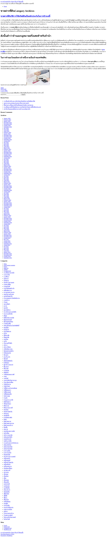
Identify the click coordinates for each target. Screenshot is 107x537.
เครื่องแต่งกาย (8, 466)
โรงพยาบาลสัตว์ (8, 515)
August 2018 (7, 224)
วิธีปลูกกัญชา (7, 403)
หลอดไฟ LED (7, 439)
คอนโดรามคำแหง (9, 294)
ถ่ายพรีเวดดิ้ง (7, 323)
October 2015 (7, 242)
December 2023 (8, 135)
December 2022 (8, 152)
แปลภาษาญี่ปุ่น (8, 509)
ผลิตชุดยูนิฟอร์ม (8, 360)
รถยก (5, 376)
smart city (6, 268)
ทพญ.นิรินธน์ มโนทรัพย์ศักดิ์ (11, 325)
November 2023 (8, 136)
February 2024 (7, 132)
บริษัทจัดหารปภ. (8, 349)
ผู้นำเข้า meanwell (8, 364)
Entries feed (7, 526)
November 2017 (8, 236)
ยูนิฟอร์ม (6, 372)
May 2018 (6, 228)
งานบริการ (7, 300)
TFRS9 (5, 269)
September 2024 (8, 127)
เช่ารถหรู (6, 472)
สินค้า (5, 419)
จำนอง (5, 302)
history (5, 266)
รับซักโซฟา (7, 386)
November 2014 (8, 255)
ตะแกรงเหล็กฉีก (8, 313)
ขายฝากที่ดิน (4, 91)
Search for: (3, 94)
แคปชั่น (6, 503)
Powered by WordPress (6, 535)
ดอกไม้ (6, 308)
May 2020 (6, 196)
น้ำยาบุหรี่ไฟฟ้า (8, 343)
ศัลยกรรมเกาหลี (8, 407)
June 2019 (6, 210)
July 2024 (6, 128)
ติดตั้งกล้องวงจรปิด (9, 317)
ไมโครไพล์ (7, 519)
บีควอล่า (6, 354)
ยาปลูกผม (6, 370)
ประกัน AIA (7, 356)
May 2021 (6, 179)
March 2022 (7, 165)
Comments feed (8, 528)
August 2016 (7, 241)
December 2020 (8, 186)
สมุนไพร (6, 409)
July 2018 (6, 225)
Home (5, 6)
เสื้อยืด (5, 495)
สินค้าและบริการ (8, 425)
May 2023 (6, 145)
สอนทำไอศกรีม (8, 411)
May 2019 (6, 211)
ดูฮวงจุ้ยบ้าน (7, 310)
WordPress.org (7, 529)
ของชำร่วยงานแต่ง (9, 282)
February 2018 (7, 232)
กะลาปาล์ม (7, 274)
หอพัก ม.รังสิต (7, 441)
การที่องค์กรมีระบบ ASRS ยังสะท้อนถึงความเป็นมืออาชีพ (19, 101)
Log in (5, 525)
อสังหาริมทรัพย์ (8, 446)
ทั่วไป (5, 333)
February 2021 (7, 183)
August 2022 (7, 158)
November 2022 (8, 153)
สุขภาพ (6, 429)
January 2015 (7, 252)
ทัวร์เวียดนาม (7, 331)
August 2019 (7, 207)
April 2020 (6, 197)
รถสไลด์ (6, 378)
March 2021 (7, 181)
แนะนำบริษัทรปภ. (9, 507)
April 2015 (6, 250)
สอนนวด (6, 413)
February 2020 (7, 200)
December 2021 (8, 169)
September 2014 (8, 257)
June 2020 (6, 194)
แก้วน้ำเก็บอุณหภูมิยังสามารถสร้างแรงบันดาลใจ (17, 109)
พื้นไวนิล (6, 368)
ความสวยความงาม (9, 292)
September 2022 (8, 156)
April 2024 (6, 131)
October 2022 (7, 155)
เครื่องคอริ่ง (7, 458)
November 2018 (8, 219)
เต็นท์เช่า (6, 476)
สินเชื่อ (5, 427)
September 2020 (8, 190)
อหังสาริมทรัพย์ (8, 448)
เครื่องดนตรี (7, 460)
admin (2, 87)
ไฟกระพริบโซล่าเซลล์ (10, 517)
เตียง (5, 478)
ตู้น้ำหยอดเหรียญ (8, 321)
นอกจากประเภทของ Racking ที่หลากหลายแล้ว (16, 103)
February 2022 (7, 166)
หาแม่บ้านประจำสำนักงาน (11, 443)
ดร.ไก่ (5, 306)
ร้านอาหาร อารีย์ (8, 399)
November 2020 (8, 187)
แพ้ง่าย (5, 511)
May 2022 (6, 162)
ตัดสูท (5, 315)
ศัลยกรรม (6, 405)
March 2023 (7, 148)
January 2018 (7, 234)
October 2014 (7, 256)
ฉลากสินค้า (7, 304)
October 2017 (7, 238)
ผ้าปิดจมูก (6, 362)
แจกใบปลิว (7, 505)
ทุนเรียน (6, 339)
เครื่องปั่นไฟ (7, 464)
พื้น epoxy (6, 366)
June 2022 (6, 160)
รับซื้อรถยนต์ (7, 392)
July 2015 (6, 246)
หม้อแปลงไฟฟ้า (8, 437)
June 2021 (6, 177)
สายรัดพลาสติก (8, 417)
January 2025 (7, 121)
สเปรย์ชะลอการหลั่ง (9, 431)
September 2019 (8, 205)
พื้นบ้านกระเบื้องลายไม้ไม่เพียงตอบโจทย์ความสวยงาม (18, 105)
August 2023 (7, 141)
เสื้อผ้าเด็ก (6, 493)
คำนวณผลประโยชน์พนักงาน (12, 298)
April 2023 (6, 146)
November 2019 (8, 204)
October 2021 (7, 172)
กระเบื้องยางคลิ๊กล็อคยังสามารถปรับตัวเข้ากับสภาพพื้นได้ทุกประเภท (22, 107)
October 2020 (7, 188)
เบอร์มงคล (7, 486)
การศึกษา (6, 276)
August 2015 (7, 245)
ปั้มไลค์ (6, 358)
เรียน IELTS (7, 489)
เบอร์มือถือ (7, 487)
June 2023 (6, 143)
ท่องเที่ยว (6, 327)
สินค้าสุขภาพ (7, 421)
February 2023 (7, 149)
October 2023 (7, 138)
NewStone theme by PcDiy (7, 534)
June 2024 (6, 129)
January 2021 (7, 184)
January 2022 (7, 167)
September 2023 (8, 139)
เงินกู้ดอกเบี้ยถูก (8, 468)
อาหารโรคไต (7, 452)
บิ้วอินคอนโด (7, 353)
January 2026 (7, 118)
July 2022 (6, 159)
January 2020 (7, 201)
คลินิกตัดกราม (8, 290)
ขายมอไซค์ (7, 286)
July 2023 (6, 142)
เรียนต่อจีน (7, 491)
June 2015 (6, 248)
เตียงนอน (6, 480)
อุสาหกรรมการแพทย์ (9, 456)
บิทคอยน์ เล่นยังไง (9, 351)
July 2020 (6, 193)
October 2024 (7, 125)
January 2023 (7, 150)
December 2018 (8, 218)
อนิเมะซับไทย (7, 444)
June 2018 (6, 227)
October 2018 (7, 221)
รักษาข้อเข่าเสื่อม (8, 382)
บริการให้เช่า (7, 347)
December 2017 (8, 235)
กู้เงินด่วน (6, 280)
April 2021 (6, 180)
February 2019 (7, 215)
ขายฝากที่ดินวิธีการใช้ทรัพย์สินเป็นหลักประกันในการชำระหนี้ (25, 16)
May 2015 (6, 249)
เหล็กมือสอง (7, 501)
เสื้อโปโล (6, 499)
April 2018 (6, 229)
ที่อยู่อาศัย (6, 337)
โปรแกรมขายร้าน (9, 513)
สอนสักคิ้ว (6, 415)
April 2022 (6, 163)
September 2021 (8, 173)
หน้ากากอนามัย (8, 435)
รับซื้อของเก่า (7, 390)
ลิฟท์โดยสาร (7, 401)
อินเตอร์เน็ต (7, 454)
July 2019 (6, 208)
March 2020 (7, 198)
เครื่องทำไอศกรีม (8, 462)
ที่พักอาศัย (6, 335)
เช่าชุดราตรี (7, 470)
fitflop (5, 264)
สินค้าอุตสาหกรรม (9, 423)
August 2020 (7, 191)
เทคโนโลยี (7, 484)
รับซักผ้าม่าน (7, 384)
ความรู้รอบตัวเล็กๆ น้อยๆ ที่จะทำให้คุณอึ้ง (12, 1)
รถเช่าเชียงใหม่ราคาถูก (10, 380)
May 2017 (6, 239)
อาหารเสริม (7, 450)
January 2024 (7, 134)
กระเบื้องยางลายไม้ (9, 272)
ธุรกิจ (5, 341)
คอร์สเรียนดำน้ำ (8, 296)
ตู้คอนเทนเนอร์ (8, 319)
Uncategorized (7, 271)
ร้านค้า (6, 398)
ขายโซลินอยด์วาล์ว (9, 288)
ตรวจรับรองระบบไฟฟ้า (10, 311)
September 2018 (8, 222)
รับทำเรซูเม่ (7, 396)
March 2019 (7, 214)
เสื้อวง (5, 497)
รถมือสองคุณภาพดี (9, 374)
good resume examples (9, 265)
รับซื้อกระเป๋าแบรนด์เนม (10, 388)
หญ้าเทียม (6, 433)
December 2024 (8, 122)
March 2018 (7, 231)
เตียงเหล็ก (6, 482)
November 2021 (8, 170)
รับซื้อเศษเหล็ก (8, 394)
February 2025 (7, 119)
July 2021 (6, 176)
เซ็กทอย (6, 474)
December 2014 (8, 253)
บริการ (5, 345)
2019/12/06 (3, 89)
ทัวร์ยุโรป (6, 329)
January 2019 (7, 217)
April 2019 (6, 212)
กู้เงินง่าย (6, 278)
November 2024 (8, 124)
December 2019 (8, 203)
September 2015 (8, 243)
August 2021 (7, 174)
